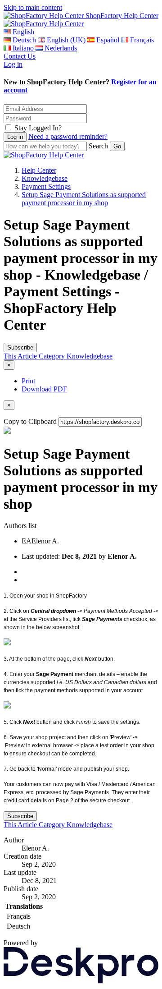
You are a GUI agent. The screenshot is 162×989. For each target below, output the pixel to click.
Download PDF (44, 389)
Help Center (39, 170)
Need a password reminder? (68, 136)
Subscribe (20, 347)
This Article (21, 356)
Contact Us (20, 56)
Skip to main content (33, 7)
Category (53, 356)
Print (28, 381)
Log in (13, 64)
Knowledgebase (45, 178)
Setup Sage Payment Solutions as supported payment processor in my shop (84, 199)
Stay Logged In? (38, 128)
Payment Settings (46, 186)
